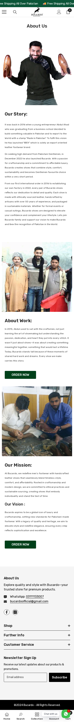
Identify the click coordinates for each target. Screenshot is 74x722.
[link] (20, 716)
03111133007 (35, 596)
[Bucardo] (37, 70)
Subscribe (59, 677)
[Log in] (59, 12)
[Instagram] (15, 612)
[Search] (15, 12)
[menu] (4, 12)
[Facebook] (6, 612)
